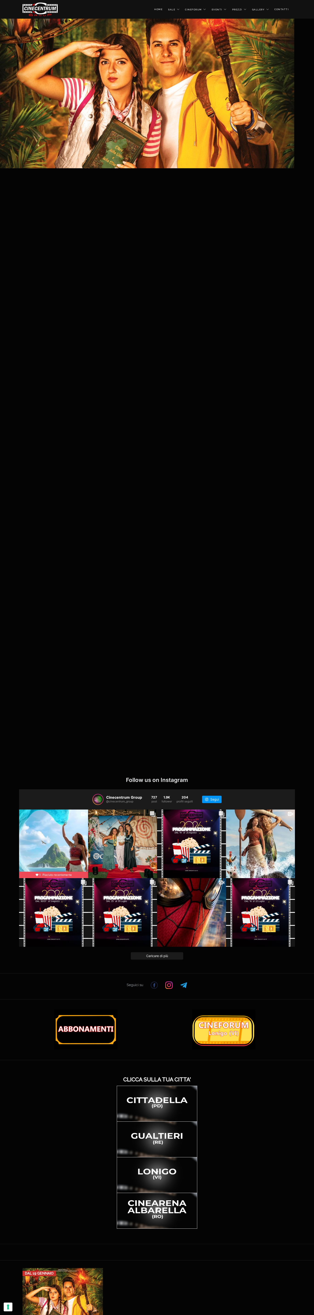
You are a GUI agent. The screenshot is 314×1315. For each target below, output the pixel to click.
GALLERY (258, 9)
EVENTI (217, 9)
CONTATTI (281, 9)
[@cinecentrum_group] (98, 799)
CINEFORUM (193, 9)
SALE (171, 9)
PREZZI (237, 9)
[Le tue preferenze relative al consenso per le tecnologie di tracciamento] (8, 1307)
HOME (158, 9)
